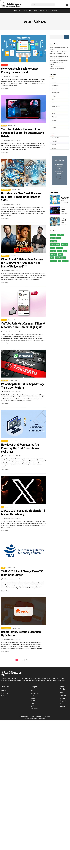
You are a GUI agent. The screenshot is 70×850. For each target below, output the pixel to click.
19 (26, 660)
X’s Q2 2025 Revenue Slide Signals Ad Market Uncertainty (23, 512)
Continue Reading (4, 88)
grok (59, 238)
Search (66, 37)
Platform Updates (37, 10)
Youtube (4, 125)
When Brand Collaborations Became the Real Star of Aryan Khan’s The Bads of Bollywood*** (22, 263)
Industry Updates (55, 92)
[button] (67, 4)
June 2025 (54, 148)
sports (60, 254)
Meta (30, 10)
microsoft (59, 248)
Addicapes (6, 76)
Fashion (33, 696)
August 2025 (54, 141)
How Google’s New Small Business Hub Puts (64, 219)
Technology (54, 10)
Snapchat (54, 110)
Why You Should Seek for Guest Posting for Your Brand (19, 70)
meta (52, 248)
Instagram (54, 96)
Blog (53, 78)
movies (52, 251)
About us (3, 690)
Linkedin (62, 698)
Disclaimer (47, 716)
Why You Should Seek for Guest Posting (65, 198)
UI (64, 257)
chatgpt (60, 234)
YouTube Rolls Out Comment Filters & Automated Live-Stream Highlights (23, 325)
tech (52, 257)
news (59, 251)
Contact (3, 696)
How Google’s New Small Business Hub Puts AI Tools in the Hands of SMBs (21, 196)
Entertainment (16, 10)
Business (24, 10)
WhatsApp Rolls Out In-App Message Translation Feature (23, 385)
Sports (47, 10)
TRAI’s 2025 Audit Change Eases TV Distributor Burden (22, 572)
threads (58, 257)
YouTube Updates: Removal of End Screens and (64, 208)
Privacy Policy (24, 716)
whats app (4, 380)
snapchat (53, 254)
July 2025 (54, 144)
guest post (53, 241)
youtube (65, 261)
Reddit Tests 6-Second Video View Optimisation (21, 633)
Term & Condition (36, 716)
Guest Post (4, 65)
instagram (64, 244)
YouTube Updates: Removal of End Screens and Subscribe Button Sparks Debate (22, 132)
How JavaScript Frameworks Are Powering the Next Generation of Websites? (20, 448)
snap (65, 251)
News (3, 567)
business (53, 234)
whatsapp (53, 261)
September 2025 (55, 137)
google (52, 238)
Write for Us (4, 693)
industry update (55, 244)
